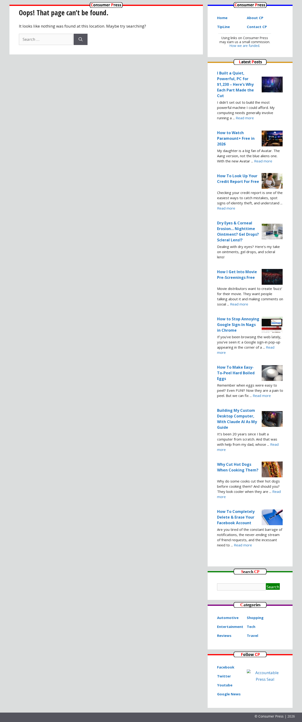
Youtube (224, 685)
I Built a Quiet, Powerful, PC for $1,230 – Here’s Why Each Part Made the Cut (235, 84)
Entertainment (230, 626)
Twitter (224, 676)
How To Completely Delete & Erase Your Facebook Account (236, 517)
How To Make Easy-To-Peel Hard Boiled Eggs (236, 373)
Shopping (255, 617)
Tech (251, 626)
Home (222, 17)
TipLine (223, 26)
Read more (245, 118)
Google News (229, 694)
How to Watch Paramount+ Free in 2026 (236, 138)
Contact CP (257, 26)
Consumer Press (271, 716)
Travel (252, 635)
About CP (255, 17)
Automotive (228, 617)
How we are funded (244, 45)
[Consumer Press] (106, 6)
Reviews (224, 635)
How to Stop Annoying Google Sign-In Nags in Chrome (238, 324)
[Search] (81, 39)
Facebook (225, 667)
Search (273, 587)
